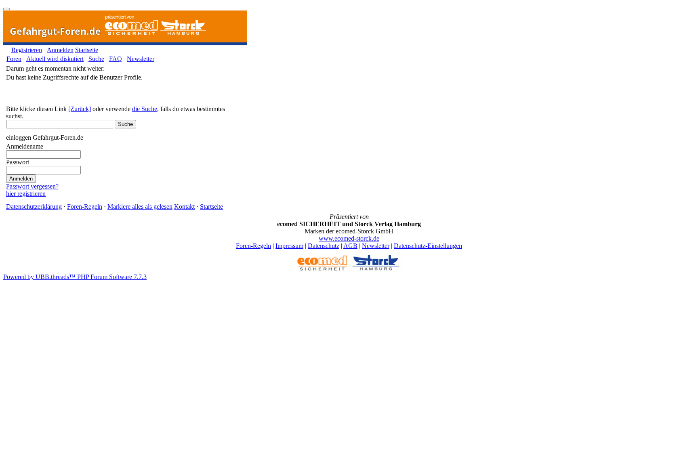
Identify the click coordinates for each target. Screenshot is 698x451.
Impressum (289, 245)
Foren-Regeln (84, 206)
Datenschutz (323, 245)
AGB (350, 245)
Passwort (17, 162)
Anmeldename (24, 146)
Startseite (86, 49)
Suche (96, 58)
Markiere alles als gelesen (139, 206)
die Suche (144, 108)
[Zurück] (79, 108)
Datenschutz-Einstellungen (428, 245)
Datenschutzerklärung (34, 206)
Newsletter (140, 58)
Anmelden (60, 49)
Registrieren (26, 49)
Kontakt (184, 206)
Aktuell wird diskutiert (55, 58)
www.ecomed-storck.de (349, 238)
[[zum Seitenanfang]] (6, 9)
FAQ (115, 58)
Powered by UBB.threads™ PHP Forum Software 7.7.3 (75, 276)
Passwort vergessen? (32, 186)
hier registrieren (26, 193)
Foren (13, 58)
